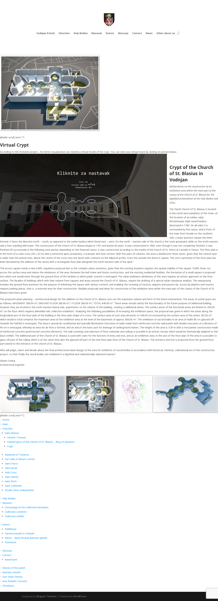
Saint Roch (11, 481)
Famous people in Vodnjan (19, 533)
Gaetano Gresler (11, 572)
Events (110, 33)
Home (5, 419)
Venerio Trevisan (16, 437)
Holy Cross (11, 472)
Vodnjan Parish (45, 33)
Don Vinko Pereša (12, 576)
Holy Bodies (81, 33)
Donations (8, 585)
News (149, 33)
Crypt (10, 446)
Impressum (11, 559)
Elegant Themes (46, 596)
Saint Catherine (13, 485)
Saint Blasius (12, 433)
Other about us (165, 33)
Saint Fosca (11, 463)
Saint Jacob (11, 468)
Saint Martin (11, 476)
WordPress (79, 596)
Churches (64, 33)
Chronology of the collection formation (27, 507)
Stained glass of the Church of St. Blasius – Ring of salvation (40, 441)
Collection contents (16, 511)
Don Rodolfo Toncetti (14, 581)
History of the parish (13, 567)
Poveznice (10, 542)
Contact (137, 33)
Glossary (123, 33)
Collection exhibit (14, 516)
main (5, 424)
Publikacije (10, 529)
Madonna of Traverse (17, 454)
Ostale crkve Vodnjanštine (19, 490)
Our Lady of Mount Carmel (20, 459)
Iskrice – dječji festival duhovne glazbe (26, 537)
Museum (96, 33)
